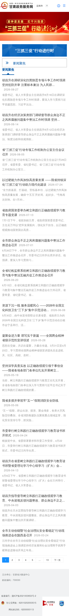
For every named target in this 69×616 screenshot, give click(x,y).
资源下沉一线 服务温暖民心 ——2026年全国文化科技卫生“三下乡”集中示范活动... (33, 307)
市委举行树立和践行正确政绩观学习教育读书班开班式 (33, 432)
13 (47, 559)
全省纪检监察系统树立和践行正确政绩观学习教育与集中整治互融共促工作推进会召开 (33, 275)
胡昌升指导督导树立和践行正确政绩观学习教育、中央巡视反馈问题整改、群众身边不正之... (33, 500)
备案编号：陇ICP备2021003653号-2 (18, 595)
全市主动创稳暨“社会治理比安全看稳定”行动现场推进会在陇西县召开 (33, 532)
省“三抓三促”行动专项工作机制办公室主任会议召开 (33, 151)
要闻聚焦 (19, 63)
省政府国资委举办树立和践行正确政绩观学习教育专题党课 (33, 212)
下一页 (57, 559)
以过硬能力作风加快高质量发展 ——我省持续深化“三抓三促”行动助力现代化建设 (34, 182)
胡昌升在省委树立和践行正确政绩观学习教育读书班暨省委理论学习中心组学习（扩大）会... (33, 465)
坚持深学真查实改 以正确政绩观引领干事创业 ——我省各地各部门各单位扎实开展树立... (32, 370)
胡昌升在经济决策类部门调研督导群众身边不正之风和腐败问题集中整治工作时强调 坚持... (33, 119)
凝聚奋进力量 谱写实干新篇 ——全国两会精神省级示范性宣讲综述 (33, 337)
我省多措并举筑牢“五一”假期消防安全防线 (30, 402)
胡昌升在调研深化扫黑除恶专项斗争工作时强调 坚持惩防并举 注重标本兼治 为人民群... (33, 84)
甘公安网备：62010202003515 (21, 602)
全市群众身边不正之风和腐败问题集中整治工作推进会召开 (33, 242)
